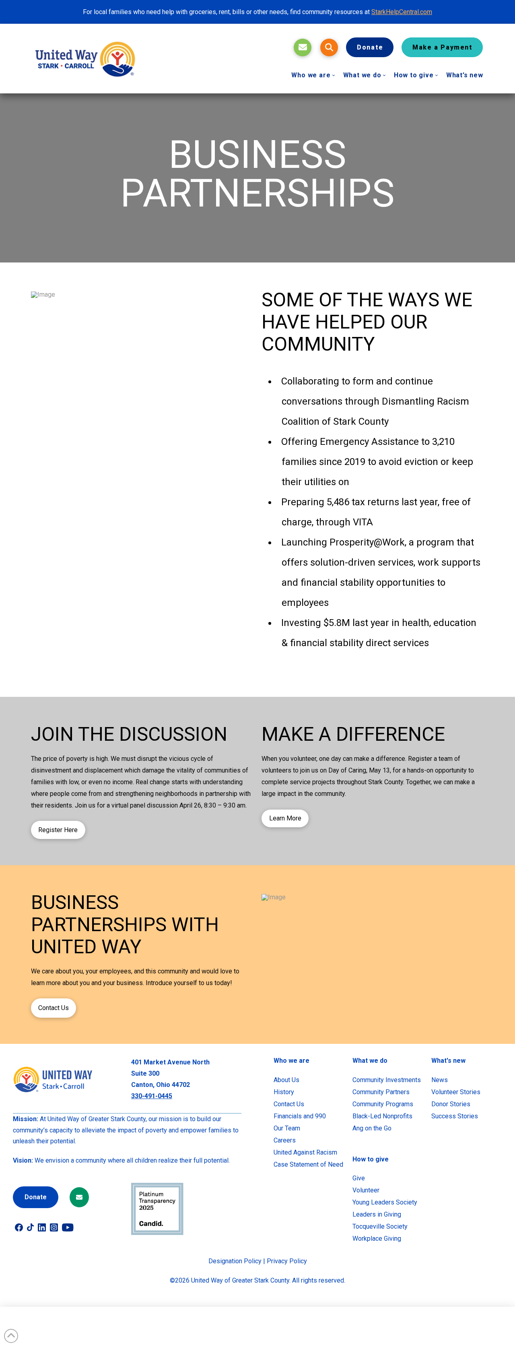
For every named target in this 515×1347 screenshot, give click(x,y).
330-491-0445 (151, 1096)
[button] (329, 47)
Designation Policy (235, 1261)
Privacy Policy (287, 1261)
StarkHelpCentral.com (401, 12)
